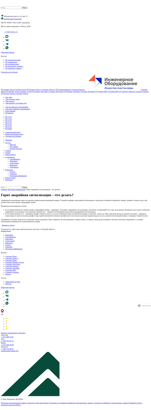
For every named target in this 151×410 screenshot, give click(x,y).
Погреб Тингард (16, 149)
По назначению (11, 62)
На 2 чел (8, 117)
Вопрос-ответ (10, 178)
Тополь (8, 274)
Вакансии (13, 165)
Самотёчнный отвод (13, 132)
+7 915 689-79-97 (7, 337)
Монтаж (13, 145)
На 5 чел (8, 123)
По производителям (13, 60)
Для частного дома (12, 99)
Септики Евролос (12, 266)
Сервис (8, 151)
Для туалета (9, 101)
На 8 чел (8, 127)
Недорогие (9, 113)
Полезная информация (18, 176)
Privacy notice (144, 305)
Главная (4, 190)
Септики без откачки (13, 136)
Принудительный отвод (14, 134)
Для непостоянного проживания (17, 109)
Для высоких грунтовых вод (16, 103)
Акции (8, 153)
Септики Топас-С (12, 258)
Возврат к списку (8, 225)
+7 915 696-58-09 (7, 345)
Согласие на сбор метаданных (37, 403)
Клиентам (9, 170)
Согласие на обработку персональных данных (111, 403)
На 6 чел (8, 125)
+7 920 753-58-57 (7, 349)
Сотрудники (14, 163)
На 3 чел (8, 119)
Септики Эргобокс (12, 268)
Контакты (9, 180)
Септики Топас (11, 256)
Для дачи (8, 97)
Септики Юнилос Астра (14, 262)
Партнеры (13, 161)
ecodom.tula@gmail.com (9, 351)
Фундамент (14, 147)
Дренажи (8, 140)
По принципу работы (13, 68)
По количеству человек (14, 66)
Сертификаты (15, 159)
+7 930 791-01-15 (7, 341)
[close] (149, 305)
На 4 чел (8, 121)
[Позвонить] (2, 408)
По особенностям (12, 64)
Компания (9, 235)
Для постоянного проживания (16, 107)
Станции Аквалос (12, 272)
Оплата (12, 172)
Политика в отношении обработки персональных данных (71, 403)
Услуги (8, 143)
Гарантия (13, 174)
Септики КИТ (10, 270)
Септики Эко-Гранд (12, 264)
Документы (14, 167)
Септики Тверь (11, 260)
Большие (8, 129)
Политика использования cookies (13, 403)
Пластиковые (10, 111)
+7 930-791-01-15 (11, 32)
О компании (10, 157)
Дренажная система (12, 282)
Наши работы (10, 155)
